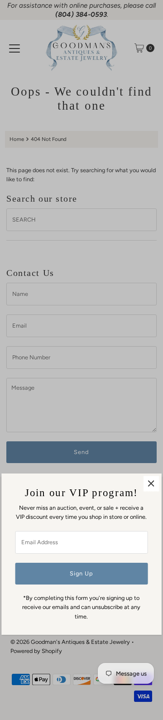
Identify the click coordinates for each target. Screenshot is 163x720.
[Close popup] (151, 484)
